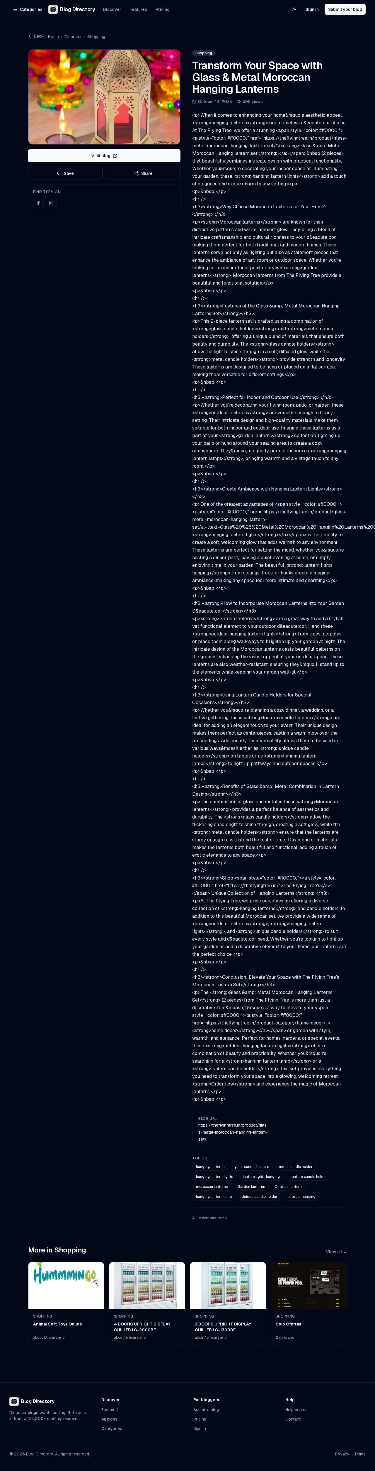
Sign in (312, 9)
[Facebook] (38, 203)
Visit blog (100, 155)
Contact (293, 1419)
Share (147, 173)
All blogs (109, 1419)
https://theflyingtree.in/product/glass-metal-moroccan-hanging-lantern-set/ (233, 1132)
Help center (296, 1409)
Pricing (163, 9)
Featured (138, 9)
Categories (111, 1428)
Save (69, 173)
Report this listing (212, 1218)
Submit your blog (345, 9)
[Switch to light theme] (294, 9)
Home (53, 36)
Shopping (96, 36)
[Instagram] (51, 203)
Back (39, 36)
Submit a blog (206, 1409)
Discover (112, 9)
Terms (360, 1454)
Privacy (342, 1454)
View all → (336, 1251)
